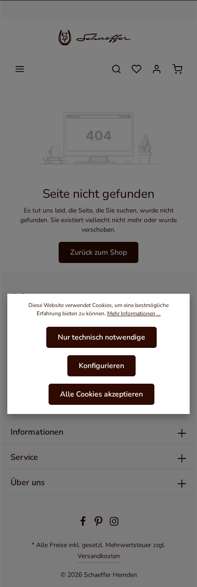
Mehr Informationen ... (134, 313)
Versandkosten (98, 556)
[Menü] (20, 69)
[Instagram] (114, 524)
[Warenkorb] (177, 69)
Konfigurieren (101, 366)
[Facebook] (84, 524)
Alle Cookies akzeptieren (101, 394)
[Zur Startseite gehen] (98, 37)
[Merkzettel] (136, 69)
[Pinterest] (99, 524)
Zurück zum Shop (98, 252)
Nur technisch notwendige (101, 337)
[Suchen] (116, 69)
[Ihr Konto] (157, 69)
